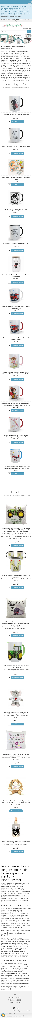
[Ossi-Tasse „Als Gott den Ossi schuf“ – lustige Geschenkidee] (16, 198)
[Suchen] (29, 31)
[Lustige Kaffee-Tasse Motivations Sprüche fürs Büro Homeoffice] (16, 561)
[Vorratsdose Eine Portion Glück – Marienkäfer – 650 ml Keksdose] (16, 264)
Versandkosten (27, 1011)
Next (29, 39)
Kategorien (15, 1003)
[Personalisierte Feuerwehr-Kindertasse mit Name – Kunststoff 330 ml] (16, 295)
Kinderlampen (17, 908)
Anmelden (25, 28)
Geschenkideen (23, 983)
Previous (3, 39)
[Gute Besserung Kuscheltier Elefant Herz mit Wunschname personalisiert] (16, 698)
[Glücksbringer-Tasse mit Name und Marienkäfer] (16, 103)
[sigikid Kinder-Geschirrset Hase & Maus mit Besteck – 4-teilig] (16, 166)
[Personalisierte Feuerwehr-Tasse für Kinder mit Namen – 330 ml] (16, 327)
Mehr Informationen (17, 121)
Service (15, 995)
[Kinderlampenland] (12, 26)
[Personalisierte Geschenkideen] (16, 39)
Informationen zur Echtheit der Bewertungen (15, 1016)
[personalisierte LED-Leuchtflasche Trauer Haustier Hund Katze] (16, 827)
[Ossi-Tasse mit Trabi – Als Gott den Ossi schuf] (16, 232)
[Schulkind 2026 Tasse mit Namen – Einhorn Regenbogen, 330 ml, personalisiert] (16, 424)
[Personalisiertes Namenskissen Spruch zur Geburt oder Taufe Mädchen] (16, 740)
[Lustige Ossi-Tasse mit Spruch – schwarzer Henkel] (16, 135)
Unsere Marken (15, 1000)
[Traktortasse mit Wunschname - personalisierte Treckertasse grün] (16, 652)
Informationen (14, 997)
